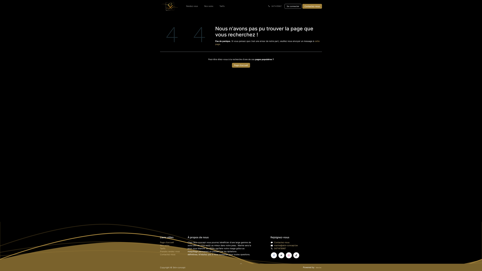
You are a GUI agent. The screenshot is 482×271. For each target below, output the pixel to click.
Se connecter (293, 6)
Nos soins (164, 245)
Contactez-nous (312, 6)
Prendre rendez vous (170, 251)
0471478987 (280, 248)
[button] (241, 264)
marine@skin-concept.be (286, 245)
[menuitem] (192, 6)
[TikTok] (296, 255)
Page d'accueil (241, 65)
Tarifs (162, 248)
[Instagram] (289, 255)
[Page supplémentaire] (281, 255)
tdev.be (318, 267)
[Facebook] (274, 255)
